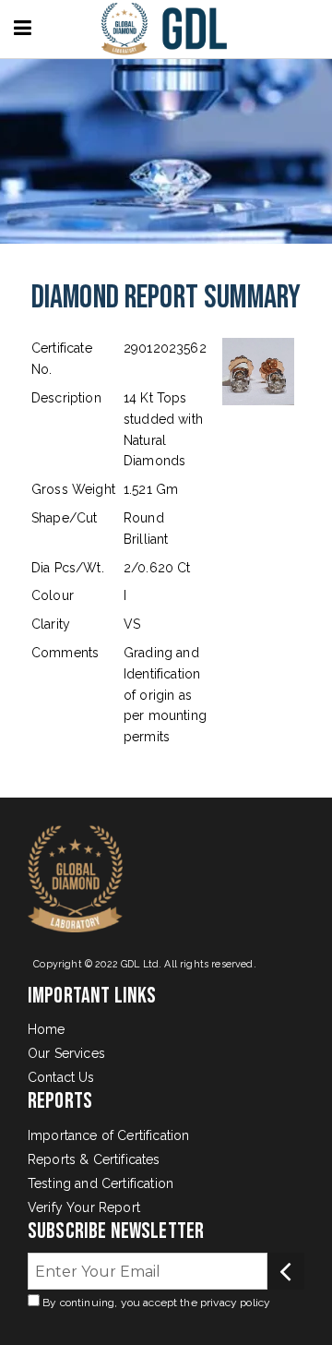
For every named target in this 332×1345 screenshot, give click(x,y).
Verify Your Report (84, 1207)
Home (46, 1029)
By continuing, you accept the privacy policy (155, 1302)
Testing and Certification (100, 1183)
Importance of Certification (108, 1135)
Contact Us (61, 1077)
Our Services (66, 1053)
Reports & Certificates (94, 1159)
